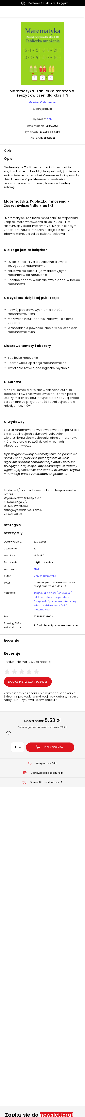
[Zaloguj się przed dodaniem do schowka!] (8, 732)
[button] (42, 54)
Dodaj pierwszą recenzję (28, 682)
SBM (50, 119)
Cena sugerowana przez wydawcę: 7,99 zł (42, 727)
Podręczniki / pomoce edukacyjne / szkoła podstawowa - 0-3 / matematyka (55, 605)
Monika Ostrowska (42, 102)
